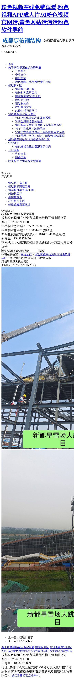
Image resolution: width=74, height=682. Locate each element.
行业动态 (13, 143)
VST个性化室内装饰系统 (30, 128)
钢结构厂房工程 (24, 89)
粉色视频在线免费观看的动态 (33, 146)
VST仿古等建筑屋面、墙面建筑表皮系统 (40, 132)
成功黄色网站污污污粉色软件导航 (29, 139)
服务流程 (20, 157)
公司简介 (20, 71)
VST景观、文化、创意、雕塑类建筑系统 (40, 135)
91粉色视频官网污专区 (22, 114)
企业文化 (20, 74)
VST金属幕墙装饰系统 (29, 121)
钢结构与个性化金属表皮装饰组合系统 (38, 125)
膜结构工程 (22, 99)
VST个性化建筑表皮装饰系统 (33, 117)
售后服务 (13, 150)
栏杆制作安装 (23, 107)
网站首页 (26, 254)
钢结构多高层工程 (26, 92)
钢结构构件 (22, 103)
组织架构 (20, 78)
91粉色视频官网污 (26, 110)
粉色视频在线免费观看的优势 (33, 81)
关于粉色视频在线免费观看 (24, 67)
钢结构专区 (15, 85)
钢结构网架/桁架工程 (28, 96)
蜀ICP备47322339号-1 (26, 675)
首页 (11, 63)
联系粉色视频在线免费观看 (24, 161)
